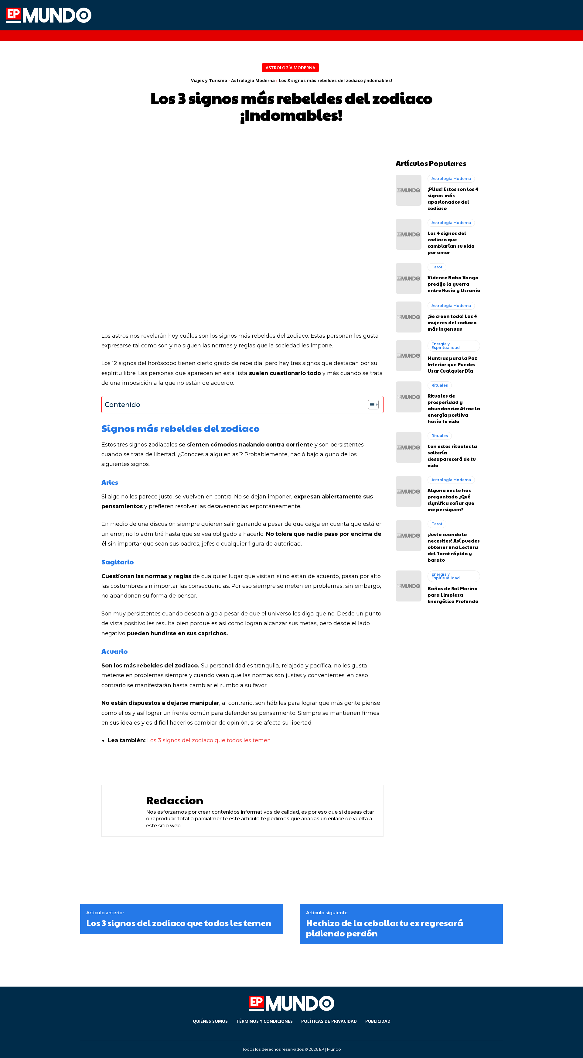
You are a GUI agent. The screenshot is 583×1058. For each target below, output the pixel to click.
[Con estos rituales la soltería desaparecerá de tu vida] (408, 447)
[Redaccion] (122, 810)
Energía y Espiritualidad (445, 346)
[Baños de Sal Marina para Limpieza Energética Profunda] (408, 585)
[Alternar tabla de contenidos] (370, 404)
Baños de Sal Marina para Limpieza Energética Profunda (453, 594)
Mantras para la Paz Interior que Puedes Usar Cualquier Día (452, 364)
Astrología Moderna (290, 68)
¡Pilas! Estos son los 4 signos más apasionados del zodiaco (453, 198)
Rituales (439, 385)
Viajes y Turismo (209, 80)
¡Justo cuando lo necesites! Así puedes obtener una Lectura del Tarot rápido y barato (454, 547)
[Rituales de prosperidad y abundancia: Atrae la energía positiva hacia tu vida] (408, 396)
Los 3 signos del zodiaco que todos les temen (209, 740)
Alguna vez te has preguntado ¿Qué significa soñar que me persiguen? (451, 499)
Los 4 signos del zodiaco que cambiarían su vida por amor (451, 242)
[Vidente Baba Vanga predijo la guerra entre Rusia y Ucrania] (408, 278)
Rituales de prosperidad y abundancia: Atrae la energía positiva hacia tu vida (454, 408)
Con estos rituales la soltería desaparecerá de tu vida (452, 455)
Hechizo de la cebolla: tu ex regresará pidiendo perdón (384, 928)
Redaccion (174, 799)
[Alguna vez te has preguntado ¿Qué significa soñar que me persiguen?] (408, 491)
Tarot (436, 267)
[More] (260, 764)
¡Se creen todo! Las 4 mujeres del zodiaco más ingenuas (452, 322)
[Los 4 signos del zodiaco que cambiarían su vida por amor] (408, 234)
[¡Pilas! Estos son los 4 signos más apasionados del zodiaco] (408, 190)
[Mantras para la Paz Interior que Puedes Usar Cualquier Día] (408, 355)
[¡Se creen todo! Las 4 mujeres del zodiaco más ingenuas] (408, 317)
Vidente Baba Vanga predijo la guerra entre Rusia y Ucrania (454, 283)
